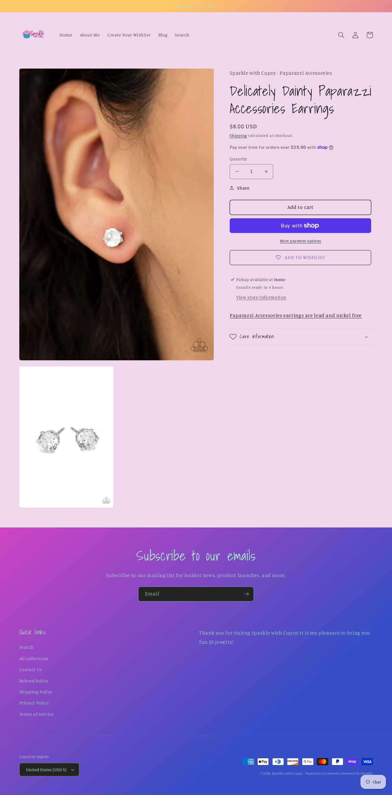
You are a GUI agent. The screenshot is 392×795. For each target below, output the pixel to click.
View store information (261, 297)
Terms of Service (36, 714)
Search (26, 647)
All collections (34, 658)
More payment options (301, 240)
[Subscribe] (246, 594)
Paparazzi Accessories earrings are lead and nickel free (296, 315)
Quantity (238, 158)
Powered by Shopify (357, 773)
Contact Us (30, 669)
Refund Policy (33, 680)
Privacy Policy (34, 702)
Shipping (238, 135)
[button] (341, 35)
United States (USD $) (46, 769)
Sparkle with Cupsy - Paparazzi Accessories (306, 773)
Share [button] (243, 187)
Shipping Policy (35, 691)
